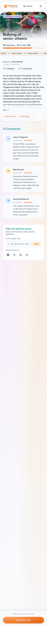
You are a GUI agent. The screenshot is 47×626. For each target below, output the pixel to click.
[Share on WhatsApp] (20, 255)
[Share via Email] (27, 255)
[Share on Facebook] (8, 255)
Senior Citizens (10, 116)
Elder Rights (25, 116)
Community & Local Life (12, 16)
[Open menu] (41, 6)
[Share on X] (14, 255)
